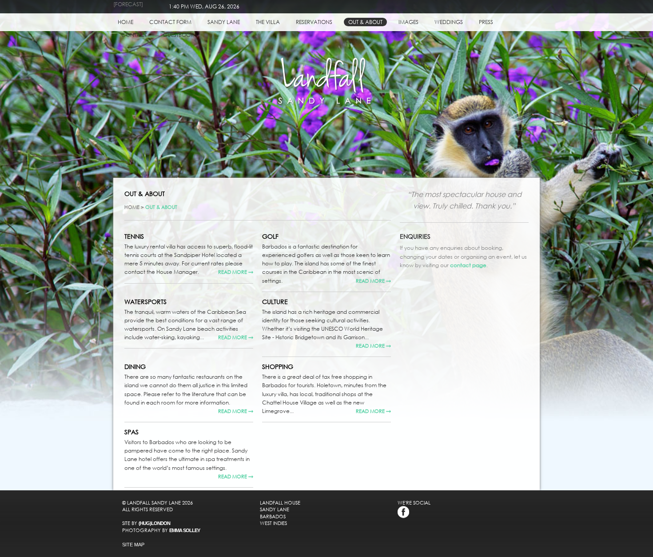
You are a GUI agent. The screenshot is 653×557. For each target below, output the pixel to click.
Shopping (277, 366)
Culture (275, 301)
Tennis (134, 236)
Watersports (145, 301)
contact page (468, 265)
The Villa (268, 22)
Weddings (448, 22)
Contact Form (170, 22)
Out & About (365, 22)
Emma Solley (184, 530)
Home (125, 22)
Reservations (314, 22)
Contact (134, 35)
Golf (270, 236)
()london (154, 523)
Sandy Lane (223, 22)
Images (408, 22)
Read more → (235, 272)
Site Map (133, 544)
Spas (131, 432)
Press (486, 22)
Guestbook (178, 35)
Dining (135, 366)
